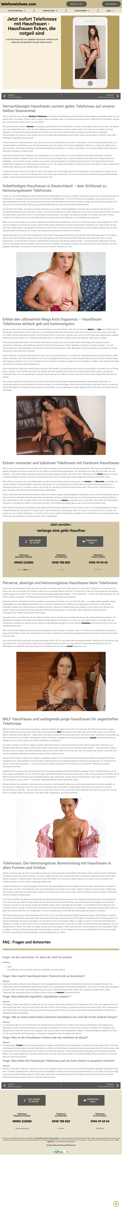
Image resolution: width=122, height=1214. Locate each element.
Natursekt (99, 481)
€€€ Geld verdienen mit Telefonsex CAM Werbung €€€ (61, 1145)
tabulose (60, 992)
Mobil (25, 570)
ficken (100, 474)
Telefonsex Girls (49, 11)
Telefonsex (42, 116)
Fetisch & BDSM (80, 11)
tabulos (64, 500)
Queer (109, 11)
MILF (59, 732)
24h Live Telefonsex (15, 11)
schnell (69, 646)
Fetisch (19, 1045)
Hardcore (33, 116)
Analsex (87, 481)
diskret (91, 329)
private (93, 738)
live (99, 329)
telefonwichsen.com (18, 4)
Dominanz (86, 623)
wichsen (29, 126)
